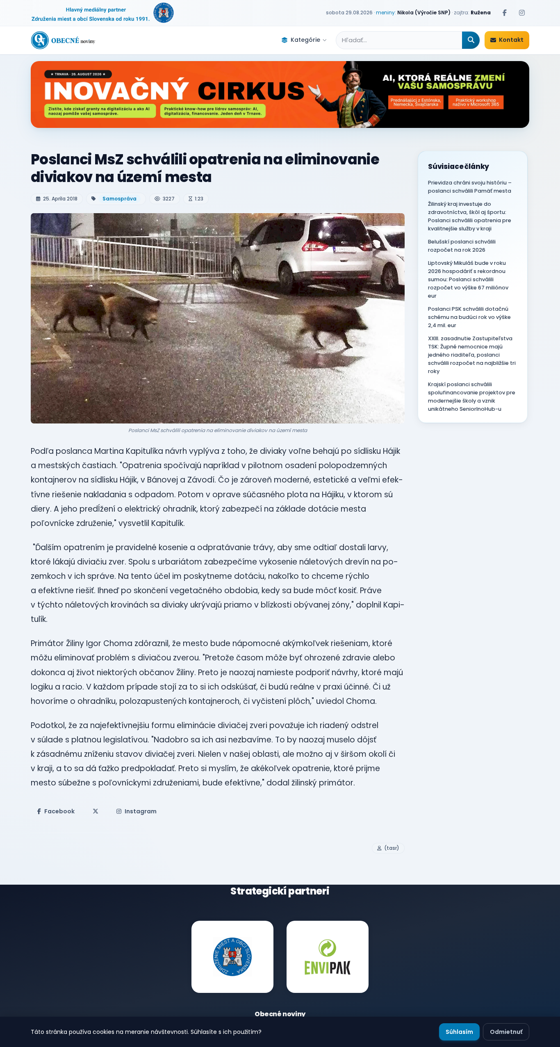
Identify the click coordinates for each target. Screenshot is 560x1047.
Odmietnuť (506, 1032)
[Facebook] (504, 12)
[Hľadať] (471, 40)
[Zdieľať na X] (95, 811)
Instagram (141, 811)
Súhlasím (459, 1032)
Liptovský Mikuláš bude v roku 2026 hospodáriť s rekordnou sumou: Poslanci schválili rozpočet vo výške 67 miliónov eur (468, 279)
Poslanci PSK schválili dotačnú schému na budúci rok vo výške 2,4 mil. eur (469, 317)
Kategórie (305, 40)
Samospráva (119, 198)
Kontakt (511, 40)
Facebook (59, 811)
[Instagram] (521, 12)
